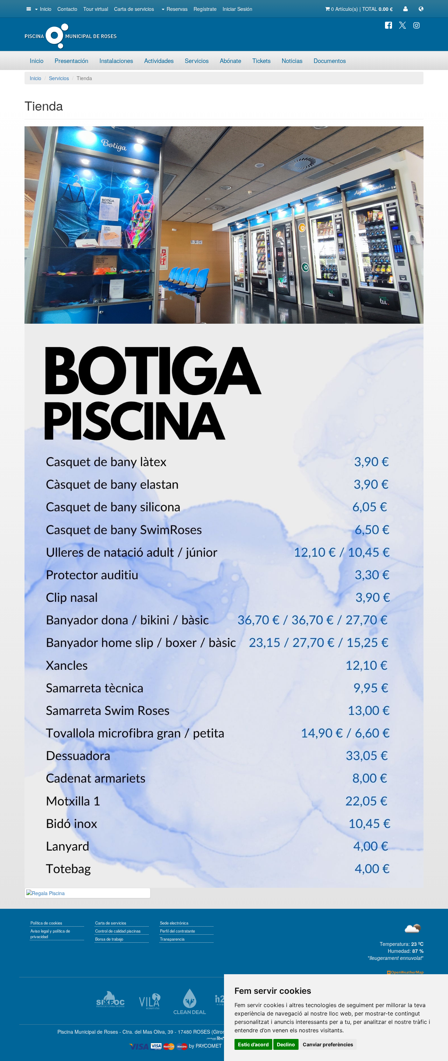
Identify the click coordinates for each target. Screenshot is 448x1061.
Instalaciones (116, 60)
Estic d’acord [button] (253, 1044)
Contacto (67, 8)
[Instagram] (416, 24)
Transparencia (172, 939)
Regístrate (205, 8)
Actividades (159, 60)
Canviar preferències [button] (328, 1044)
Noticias (292, 60)
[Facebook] (388, 24)
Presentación (71, 60)
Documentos (330, 60)
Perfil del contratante (177, 931)
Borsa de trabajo (109, 939)
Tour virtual (95, 8)
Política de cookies (46, 923)
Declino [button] (286, 1044)
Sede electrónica (174, 923)
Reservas (177, 8)
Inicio (45, 8)
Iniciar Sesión (237, 8)
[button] (28, 8)
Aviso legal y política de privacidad (50, 933)
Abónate (230, 60)
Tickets (261, 60)
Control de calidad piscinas (118, 931)
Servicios (197, 60)
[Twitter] (402, 24)
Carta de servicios (134, 8)
